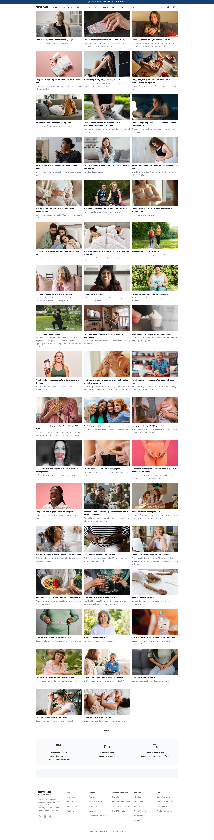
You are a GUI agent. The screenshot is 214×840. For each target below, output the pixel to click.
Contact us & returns (164, 797)
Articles (92, 797)
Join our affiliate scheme (120, 806)
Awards (137, 806)
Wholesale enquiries (164, 811)
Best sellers (71, 801)
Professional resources (97, 816)
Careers (137, 820)
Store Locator (162, 806)
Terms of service (140, 811)
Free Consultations (127, 7)
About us (137, 797)
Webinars (92, 811)
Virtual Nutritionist (108, 7)
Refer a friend (116, 797)
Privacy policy (139, 816)
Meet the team (139, 801)
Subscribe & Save (83, 7)
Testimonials (93, 806)
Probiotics (70, 811)
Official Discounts (118, 811)
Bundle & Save (72, 806)
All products (71, 797)
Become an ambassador (121, 801)
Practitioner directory (164, 801)
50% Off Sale (67, 7)
